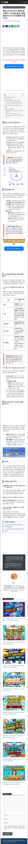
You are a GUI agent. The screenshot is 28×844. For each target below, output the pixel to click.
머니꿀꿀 (4, 2)
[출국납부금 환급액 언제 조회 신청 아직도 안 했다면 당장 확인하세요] (14, 709)
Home (5, 7)
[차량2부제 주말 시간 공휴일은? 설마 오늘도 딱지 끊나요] (14, 686)
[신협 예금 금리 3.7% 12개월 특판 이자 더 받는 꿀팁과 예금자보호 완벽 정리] (14, 779)
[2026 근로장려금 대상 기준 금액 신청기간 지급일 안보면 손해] (14, 639)
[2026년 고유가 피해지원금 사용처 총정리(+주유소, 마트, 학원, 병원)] (14, 662)
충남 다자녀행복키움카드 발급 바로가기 (15, 66)
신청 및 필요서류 (8, 98)
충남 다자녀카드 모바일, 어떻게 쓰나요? (13, 105)
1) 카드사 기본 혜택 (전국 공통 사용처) (14, 102)
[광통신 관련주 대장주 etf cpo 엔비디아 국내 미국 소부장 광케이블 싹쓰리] (14, 616)
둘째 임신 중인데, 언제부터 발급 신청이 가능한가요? (15, 111)
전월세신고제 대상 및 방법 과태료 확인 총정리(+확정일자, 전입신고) (14, 558)
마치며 (5, 107)
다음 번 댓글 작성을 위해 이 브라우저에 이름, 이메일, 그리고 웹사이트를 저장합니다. (14, 827)
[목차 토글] (22, 95)
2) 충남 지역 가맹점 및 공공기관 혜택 (14, 103)
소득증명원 (12, 228)
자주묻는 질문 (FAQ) (9, 109)
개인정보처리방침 (16, 840)
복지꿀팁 (8, 7)
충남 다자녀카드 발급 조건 (10, 97)
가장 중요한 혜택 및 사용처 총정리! (12, 100)
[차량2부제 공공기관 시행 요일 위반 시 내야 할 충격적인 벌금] (14, 756)
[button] (19, 2)
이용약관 (23, 840)
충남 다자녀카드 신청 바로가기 (14, 248)
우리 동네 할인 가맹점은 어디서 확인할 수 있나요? (15, 116)
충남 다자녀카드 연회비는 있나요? (13, 113)
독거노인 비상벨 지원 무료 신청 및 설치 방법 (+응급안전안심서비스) (13, 565)
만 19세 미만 (21, 142)
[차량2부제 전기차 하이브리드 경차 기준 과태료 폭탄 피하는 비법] (14, 733)
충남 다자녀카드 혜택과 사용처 (17, 47)
